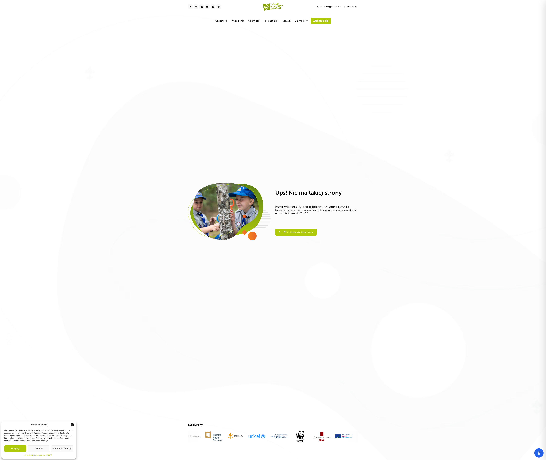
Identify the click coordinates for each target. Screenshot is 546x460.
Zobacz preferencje (62, 448)
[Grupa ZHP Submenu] (356, 6)
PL (318, 6)
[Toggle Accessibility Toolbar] (539, 453)
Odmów (39, 448)
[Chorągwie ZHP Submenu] (341, 6)
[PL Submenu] (321, 6)
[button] (72, 424)
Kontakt (286, 20)
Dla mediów (301, 20)
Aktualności (221, 20)
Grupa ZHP (349, 6)
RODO (49, 455)
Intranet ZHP (271, 20)
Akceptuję (15, 448)
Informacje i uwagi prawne (34, 455)
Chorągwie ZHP (331, 6)
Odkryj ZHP (254, 20)
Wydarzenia (238, 20)
